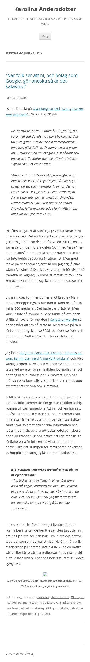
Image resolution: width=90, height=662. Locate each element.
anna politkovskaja (48, 602)
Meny (45, 36)
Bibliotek (43, 597)
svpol (23, 614)
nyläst (74, 608)
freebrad (18, 608)
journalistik (60, 608)
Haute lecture (60, 597)
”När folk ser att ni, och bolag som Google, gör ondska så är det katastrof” (42, 80)
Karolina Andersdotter (45, 9)
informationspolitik (38, 608)
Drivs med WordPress (19, 654)
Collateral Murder (63, 319)
